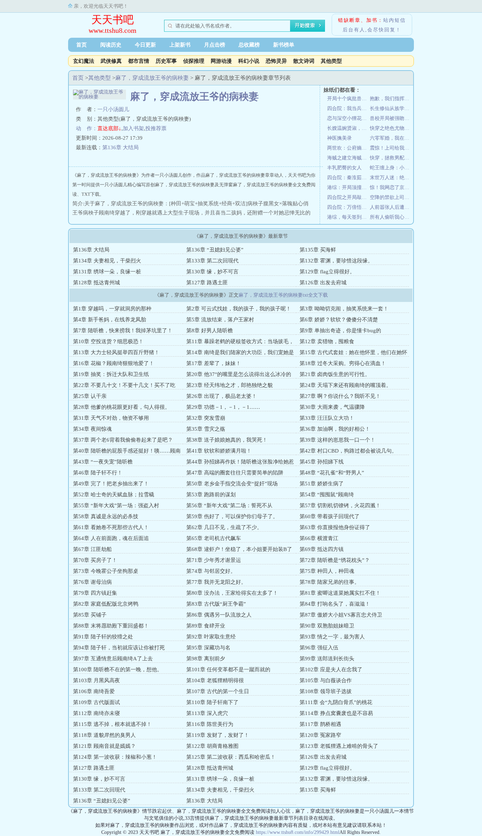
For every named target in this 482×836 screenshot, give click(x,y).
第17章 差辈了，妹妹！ (213, 363)
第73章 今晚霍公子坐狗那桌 (105, 571)
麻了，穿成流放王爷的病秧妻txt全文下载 (283, 295)
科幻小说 (248, 61)
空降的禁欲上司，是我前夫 (391, 197)
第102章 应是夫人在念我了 (331, 669)
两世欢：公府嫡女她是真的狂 (348, 148)
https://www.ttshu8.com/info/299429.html (297, 832)
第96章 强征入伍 (319, 647)
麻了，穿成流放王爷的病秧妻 (152, 78)
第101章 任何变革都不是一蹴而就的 (228, 669)
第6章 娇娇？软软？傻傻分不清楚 (339, 319)
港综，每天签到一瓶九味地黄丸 (348, 217)
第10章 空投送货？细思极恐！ (108, 341)
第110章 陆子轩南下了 (212, 702)
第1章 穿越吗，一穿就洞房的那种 (112, 308)
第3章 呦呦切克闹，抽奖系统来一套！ (344, 308)
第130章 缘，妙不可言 (212, 271)
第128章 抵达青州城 (96, 282)
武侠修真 (111, 61)
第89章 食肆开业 (205, 626)
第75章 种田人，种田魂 (327, 571)
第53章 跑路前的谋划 (211, 494)
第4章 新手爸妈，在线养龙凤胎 (109, 319)
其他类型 (331, 61)
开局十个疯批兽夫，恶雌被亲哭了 (348, 98)
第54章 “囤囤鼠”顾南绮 (327, 494)
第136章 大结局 (120, 147)
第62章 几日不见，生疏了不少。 (224, 527)
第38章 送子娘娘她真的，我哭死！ (226, 440)
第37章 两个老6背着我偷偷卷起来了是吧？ (123, 440)
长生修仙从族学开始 (391, 108)
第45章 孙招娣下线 (322, 462)
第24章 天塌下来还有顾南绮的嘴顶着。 (345, 385)
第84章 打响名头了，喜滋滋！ (335, 604)
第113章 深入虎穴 (207, 713)
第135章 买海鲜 (318, 250)
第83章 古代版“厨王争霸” (216, 604)
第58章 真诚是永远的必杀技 (105, 516)
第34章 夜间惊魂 (92, 429)
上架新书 (180, 45)
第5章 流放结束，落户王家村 (220, 319)
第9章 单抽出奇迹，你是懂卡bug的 (340, 330)
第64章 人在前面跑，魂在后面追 (111, 538)
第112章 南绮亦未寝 (96, 713)
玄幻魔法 (83, 61)
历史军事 (166, 61)
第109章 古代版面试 (96, 702)
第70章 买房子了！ (95, 560)
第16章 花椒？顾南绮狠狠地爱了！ (113, 363)
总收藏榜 (249, 45)
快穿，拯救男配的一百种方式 (391, 157)
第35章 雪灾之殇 (205, 429)
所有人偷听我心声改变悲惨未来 (391, 217)
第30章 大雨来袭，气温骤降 (332, 407)
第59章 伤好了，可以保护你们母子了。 (232, 516)
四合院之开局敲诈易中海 (348, 197)
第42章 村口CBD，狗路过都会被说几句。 (348, 451)
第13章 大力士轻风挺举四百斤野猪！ (116, 352)
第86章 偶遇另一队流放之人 (219, 615)
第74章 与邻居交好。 (211, 571)
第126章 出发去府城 (323, 282)
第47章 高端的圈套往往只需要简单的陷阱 (234, 472)
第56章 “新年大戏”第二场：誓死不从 (229, 505)
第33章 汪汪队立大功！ (327, 418)
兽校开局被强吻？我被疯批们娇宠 (391, 118)
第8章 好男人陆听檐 (209, 330)
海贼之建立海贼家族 (348, 157)
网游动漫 (221, 61)
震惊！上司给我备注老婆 (391, 148)
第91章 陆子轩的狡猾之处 (103, 637)
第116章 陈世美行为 (209, 724)
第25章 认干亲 (90, 396)
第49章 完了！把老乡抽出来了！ (111, 483)
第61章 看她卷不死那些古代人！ (111, 527)
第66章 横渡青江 (319, 538)
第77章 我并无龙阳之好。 (216, 582)
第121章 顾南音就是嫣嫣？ (104, 746)
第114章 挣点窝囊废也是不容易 (336, 713)
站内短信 (394, 20)
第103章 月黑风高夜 (96, 680)
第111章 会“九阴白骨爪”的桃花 (336, 702)
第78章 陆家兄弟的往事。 (330, 582)
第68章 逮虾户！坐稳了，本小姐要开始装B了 (239, 549)
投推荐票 (156, 128)
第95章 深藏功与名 (208, 647)
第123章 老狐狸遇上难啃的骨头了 (339, 746)
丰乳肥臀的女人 (344, 167)
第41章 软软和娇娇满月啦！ (219, 451)
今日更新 (145, 45)
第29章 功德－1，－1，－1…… (223, 407)
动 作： (86, 128)
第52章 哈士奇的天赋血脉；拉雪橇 (113, 494)
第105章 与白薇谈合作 (326, 680)
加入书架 (133, 128)
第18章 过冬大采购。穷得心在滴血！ (343, 363)
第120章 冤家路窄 (320, 735)
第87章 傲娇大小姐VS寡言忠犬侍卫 (341, 615)
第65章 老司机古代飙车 (213, 538)
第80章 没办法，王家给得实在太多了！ (232, 593)
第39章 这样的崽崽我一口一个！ (337, 440)
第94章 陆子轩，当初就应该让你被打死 (119, 647)
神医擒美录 (339, 138)
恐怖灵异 (276, 61)
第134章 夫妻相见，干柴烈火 (107, 260)
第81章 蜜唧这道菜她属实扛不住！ (340, 593)
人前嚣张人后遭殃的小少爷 (391, 207)
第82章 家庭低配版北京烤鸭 (105, 604)
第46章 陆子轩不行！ (97, 472)
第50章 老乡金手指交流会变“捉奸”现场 (232, 483)
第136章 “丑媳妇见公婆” (214, 250)
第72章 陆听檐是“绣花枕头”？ (335, 560)
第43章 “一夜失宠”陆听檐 (103, 462)
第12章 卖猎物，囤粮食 (327, 341)
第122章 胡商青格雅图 (212, 746)
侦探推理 (193, 61)
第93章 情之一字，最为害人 (332, 637)
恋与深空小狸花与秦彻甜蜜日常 (348, 118)
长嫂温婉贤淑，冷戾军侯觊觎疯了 (348, 128)
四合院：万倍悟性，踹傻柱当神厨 (348, 207)
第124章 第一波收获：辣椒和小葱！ (115, 757)
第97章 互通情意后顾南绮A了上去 (113, 658)
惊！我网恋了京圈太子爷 (391, 187)
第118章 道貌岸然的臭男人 (104, 735)
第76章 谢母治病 (92, 582)
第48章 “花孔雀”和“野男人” (332, 472)
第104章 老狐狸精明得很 (215, 680)
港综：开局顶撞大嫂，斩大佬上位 (348, 187)
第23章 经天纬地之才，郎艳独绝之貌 (229, 385)
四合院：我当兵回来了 (348, 108)
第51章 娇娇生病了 (322, 483)
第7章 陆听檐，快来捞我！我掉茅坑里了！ (123, 330)
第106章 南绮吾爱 (94, 691)
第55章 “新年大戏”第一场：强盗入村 (116, 505)
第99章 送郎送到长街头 (327, 658)
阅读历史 (110, 45)
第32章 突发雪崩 (205, 418)
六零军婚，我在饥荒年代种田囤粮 (391, 138)
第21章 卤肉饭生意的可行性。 (335, 374)
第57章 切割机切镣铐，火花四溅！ (340, 505)
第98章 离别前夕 (205, 658)
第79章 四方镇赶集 (95, 593)
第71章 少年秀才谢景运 (213, 560)
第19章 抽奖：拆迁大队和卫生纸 (111, 374)
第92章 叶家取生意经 (211, 637)
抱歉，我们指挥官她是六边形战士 (391, 98)
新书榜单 (283, 45)
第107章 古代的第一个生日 (217, 691)
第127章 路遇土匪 (207, 282)
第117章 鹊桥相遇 (320, 724)
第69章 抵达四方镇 (322, 549)
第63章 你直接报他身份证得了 (335, 527)
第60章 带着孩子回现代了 (330, 516)
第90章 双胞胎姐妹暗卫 (327, 626)
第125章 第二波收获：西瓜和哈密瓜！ (231, 757)
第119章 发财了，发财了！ (217, 735)
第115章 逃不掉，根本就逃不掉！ (112, 724)
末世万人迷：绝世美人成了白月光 (391, 177)
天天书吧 (112, 19)
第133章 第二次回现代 (212, 260)
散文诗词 (303, 61)
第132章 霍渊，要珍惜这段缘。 (336, 260)
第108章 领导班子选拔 (326, 691)
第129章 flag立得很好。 (327, 271)
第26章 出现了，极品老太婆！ (221, 396)
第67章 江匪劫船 (92, 549)
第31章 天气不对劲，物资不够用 (111, 418)
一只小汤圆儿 (113, 109)
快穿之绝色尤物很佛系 (391, 128)
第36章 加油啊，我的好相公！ (335, 429)
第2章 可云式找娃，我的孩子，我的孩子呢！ (238, 308)
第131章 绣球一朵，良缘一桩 (107, 271)
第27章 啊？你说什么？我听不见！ (340, 396)
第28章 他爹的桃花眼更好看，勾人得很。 (121, 407)
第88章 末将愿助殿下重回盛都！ (111, 626)
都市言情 (138, 61)
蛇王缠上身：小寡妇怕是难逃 (391, 167)
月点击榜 (214, 45)
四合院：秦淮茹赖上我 (348, 177)
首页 (81, 45)
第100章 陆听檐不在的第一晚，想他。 (117, 669)
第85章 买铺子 (90, 615)
